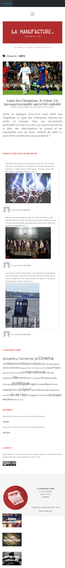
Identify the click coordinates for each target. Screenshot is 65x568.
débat (51, 364)
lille (15, 377)
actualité (9, 358)
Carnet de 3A (28, 358)
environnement (11, 367)
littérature (24, 377)
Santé (55, 384)
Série (34, 390)
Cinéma (46, 358)
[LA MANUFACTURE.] (32, 42)
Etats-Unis (31, 368)
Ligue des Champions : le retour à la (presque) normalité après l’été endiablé (32, 78)
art (17, 359)
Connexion (6, 3)
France (57, 367)
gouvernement (8, 373)
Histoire (18, 373)
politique (21, 383)
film (44, 368)
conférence (10, 363)
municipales (35, 378)
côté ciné (45, 364)
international (35, 372)
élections (8, 399)
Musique (45, 377)
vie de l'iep (18, 395)
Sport (26, 389)
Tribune (40, 390)
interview (50, 373)
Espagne (23, 368)
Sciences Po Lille (12, 389)
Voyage (31, 395)
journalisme (8, 378)
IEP (22, 372)
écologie (55, 395)
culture (35, 363)
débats (57, 364)
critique (24, 363)
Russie (40, 384)
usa (47, 390)
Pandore (45, 497)
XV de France (42, 395)
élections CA (18, 400)
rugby (33, 384)
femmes (39, 368)
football (50, 368)
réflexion (48, 384)
